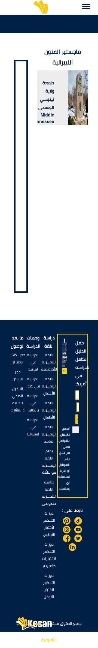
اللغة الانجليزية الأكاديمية (49, 362)
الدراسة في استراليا (33, 427)
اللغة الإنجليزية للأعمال (49, 386)
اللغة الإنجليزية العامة (49, 434)
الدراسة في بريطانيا (33, 403)
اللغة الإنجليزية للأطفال (49, 410)
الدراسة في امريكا (33, 362)
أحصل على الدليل (77, 420)
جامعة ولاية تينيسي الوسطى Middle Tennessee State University (43, 108)
